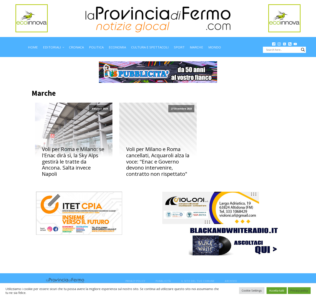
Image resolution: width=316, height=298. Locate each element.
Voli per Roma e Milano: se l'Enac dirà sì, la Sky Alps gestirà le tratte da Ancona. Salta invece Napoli (73, 161)
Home (33, 47)
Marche (196, 47)
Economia (117, 47)
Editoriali (52, 47)
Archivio (231, 281)
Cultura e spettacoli (150, 47)
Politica (96, 47)
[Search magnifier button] (303, 50)
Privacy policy (299, 290)
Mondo (214, 47)
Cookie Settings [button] (252, 290)
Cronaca (76, 47)
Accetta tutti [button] (276, 290)
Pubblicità (163, 281)
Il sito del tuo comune (198, 281)
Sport (179, 47)
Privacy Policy (135, 281)
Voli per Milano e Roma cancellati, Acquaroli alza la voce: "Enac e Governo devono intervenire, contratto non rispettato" (157, 161)
